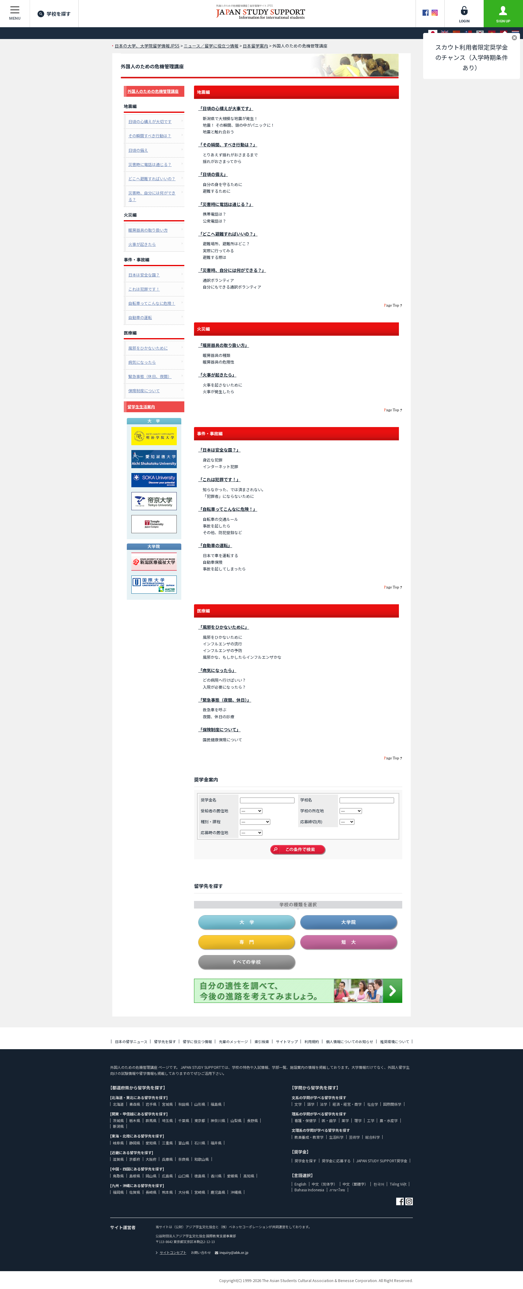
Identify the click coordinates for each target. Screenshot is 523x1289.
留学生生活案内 (141, 407)
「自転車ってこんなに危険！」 (227, 509)
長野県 (252, 1120)
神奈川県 (218, 1120)
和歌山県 (201, 1159)
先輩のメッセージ (233, 1041)
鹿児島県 (218, 1192)
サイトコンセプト (173, 1252)
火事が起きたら (142, 244)
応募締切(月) (311, 821)
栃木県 (134, 1120)
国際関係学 (392, 1104)
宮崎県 (199, 1192)
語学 (310, 1104)
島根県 (134, 1175)
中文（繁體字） (355, 1183)
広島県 (167, 1175)
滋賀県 (118, 1159)
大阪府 (151, 1159)
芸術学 (354, 1137)
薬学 (345, 1120)
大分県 (183, 1192)
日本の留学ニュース (131, 1041)
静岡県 (134, 1142)
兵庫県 (167, 1159)
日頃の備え (138, 150)
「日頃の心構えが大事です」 (225, 108)
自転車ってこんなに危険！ (151, 303)
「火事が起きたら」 (217, 375)
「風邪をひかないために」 (223, 627)
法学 (323, 1104)
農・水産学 (389, 1120)
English (300, 1183)
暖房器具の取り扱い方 (148, 230)
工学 (370, 1120)
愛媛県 (232, 1175)
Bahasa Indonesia (309, 1189)
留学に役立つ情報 (197, 1041)
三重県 (167, 1142)
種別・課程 (210, 821)
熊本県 (167, 1192)
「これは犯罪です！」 (219, 479)
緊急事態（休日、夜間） (150, 376)
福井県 (216, 1142)
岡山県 (151, 1175)
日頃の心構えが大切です (150, 121)
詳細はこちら (435, 1230)
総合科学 (372, 1137)
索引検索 (262, 1041)
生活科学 (336, 1137)
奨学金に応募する (336, 1160)
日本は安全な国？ (144, 275)
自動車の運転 (140, 317)
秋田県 (183, 1104)
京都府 (134, 1159)
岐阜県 (118, 1142)
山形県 (199, 1104)
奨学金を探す (305, 1160)
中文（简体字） (324, 1183)
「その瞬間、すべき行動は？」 (227, 145)
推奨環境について (394, 1041)
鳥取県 (118, 1175)
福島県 (216, 1104)
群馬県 (151, 1120)
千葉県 (183, 1120)
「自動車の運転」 (215, 545)
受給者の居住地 (214, 811)
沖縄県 (236, 1192)
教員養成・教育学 (309, 1137)
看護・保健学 (305, 1120)
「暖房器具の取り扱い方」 (223, 345)
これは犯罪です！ (144, 289)
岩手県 (151, 1104)
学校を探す (59, 13)
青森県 (134, 1104)
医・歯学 (329, 1120)
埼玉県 (167, 1120)
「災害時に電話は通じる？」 (225, 204)
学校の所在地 (312, 811)
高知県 (248, 1175)
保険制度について (144, 390)
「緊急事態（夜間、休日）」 (224, 700)
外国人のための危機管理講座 (153, 91)
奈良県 (183, 1159)
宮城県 (167, 1104)
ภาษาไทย (337, 1189)
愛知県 (151, 1142)
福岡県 (118, 1192)
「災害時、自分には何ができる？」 (232, 270)
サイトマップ (287, 1041)
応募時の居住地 (214, 832)
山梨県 (236, 1120)
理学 (358, 1120)
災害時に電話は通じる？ (150, 164)
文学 (298, 1104)
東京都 (199, 1120)
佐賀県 (134, 1192)
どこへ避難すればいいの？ (152, 178)
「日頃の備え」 (213, 174)
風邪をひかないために (148, 348)
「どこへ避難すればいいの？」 (228, 234)
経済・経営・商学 (347, 1104)
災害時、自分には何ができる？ (152, 196)
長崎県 (151, 1192)
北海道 (118, 1104)
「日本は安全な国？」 (219, 450)
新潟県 (118, 1126)
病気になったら (142, 362)
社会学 (372, 1104)
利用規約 (311, 1041)
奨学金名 (208, 800)
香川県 (216, 1175)
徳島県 (199, 1175)
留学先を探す (165, 1041)
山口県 (183, 1175)
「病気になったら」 (217, 670)
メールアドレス (400, 1243)
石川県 (199, 1142)
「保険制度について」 (219, 729)
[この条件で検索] (298, 850)
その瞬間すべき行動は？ (149, 136)
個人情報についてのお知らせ (349, 1041)
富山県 (183, 1142)
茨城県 (118, 1120)
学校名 (306, 800)
